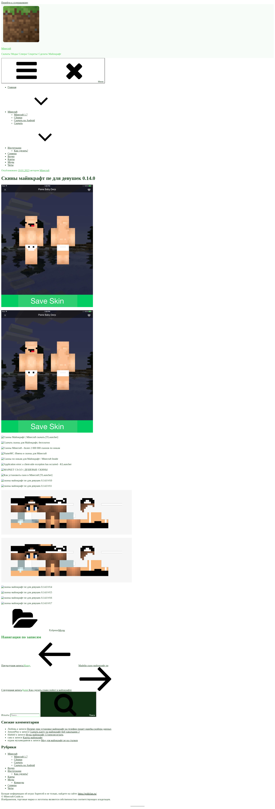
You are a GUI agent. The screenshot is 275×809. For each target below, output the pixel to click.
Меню (101, 81)
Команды (19, 782)
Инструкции (14, 147)
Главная (12, 87)
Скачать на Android (24, 120)
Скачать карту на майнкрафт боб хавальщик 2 (55, 731)
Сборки (18, 117)
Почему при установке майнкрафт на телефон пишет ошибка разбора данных (69, 729)
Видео (11, 156)
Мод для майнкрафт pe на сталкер (59, 740)
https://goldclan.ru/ (87, 793)
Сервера (12, 153)
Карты (11, 159)
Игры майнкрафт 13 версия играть (44, 734)
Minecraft (6, 48)
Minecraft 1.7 (21, 114)
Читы (11, 165)
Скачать (18, 123)
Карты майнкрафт (32, 737)
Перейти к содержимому (14, 2)
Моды (11, 162)
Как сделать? (21, 150)
